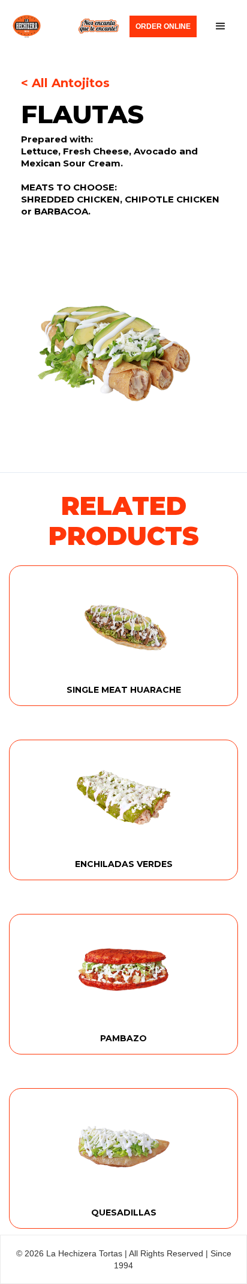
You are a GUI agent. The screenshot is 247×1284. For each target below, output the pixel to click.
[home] (66, 26)
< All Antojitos (65, 83)
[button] (220, 26)
